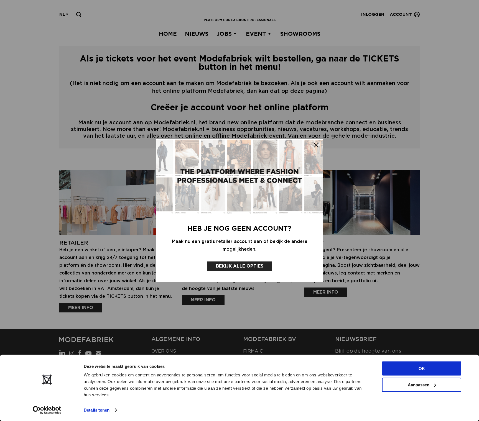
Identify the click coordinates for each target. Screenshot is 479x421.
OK (422, 368)
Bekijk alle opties (239, 266)
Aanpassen (418, 384)
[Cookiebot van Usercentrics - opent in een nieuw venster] (47, 410)
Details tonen (96, 410)
